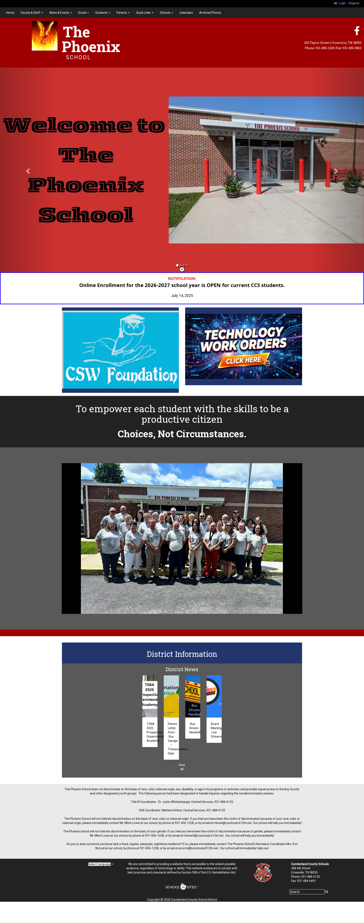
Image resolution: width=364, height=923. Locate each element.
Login (341, 3)
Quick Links (143, 12)
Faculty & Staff (31, 12)
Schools (165, 12)
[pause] (182, 269)
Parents (122, 12)
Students (101, 12)
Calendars (186, 12)
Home (10, 12)
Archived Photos (210, 12)
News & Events (60, 12)
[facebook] (356, 33)
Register (354, 3)
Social (82, 12)
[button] (27, 170)
